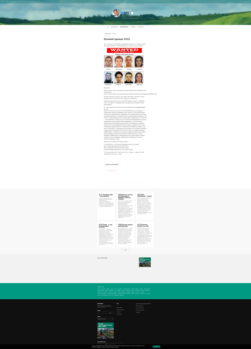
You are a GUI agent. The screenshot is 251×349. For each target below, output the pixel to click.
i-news (123, 290)
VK (125, 13)
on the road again (102, 293)
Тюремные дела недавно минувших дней (125, 225)
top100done (104, 295)
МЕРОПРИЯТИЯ (14, 1)
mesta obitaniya (122, 292)
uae (109, 295)
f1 (115, 290)
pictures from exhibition (112, 293)
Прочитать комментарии (112, 164)
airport (108, 289)
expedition (111, 290)
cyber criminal (101, 290)
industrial (128, 290)
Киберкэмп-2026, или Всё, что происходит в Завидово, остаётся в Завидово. (125, 197)
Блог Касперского (140, 310)
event (107, 290)
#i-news (114, 33)
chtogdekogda (147, 289)
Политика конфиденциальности (143, 303)
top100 (99, 295)
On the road (140, 26)
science (137, 293)
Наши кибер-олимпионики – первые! (144, 195)
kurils (99, 292)
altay (112, 289)
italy (133, 290)
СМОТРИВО (24, 1)
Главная (2, 1)
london (110, 292)
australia (120, 289)
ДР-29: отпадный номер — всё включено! (106, 195)
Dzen (127, 13)
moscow (128, 292)
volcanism (116, 295)
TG (123, 13)
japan (143, 290)
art (115, 289)
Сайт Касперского (140, 308)
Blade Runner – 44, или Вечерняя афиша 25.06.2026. (105, 226)
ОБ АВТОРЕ (8, 1)
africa (99, 289)
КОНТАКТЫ (33, 1)
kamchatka (147, 290)
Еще (126, 249)
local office (104, 292)
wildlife (121, 295)
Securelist (138, 312)
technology (143, 293)
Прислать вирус (139, 305)
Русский (245, 1)
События (133, 26)
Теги (28, 1)
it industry (137, 290)
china (141, 289)
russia (133, 293)
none (143, 292)
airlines (103, 289)
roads (129, 293)
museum (133, 292)
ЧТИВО (19, 1)
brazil (137, 289)
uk (112, 295)
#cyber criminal (108, 33)
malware (115, 292)
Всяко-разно (114, 26)
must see (139, 292)
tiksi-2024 (149, 293)
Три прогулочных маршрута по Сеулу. (143, 225)
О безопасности (124, 26)
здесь (117, 347)
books (133, 289)
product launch (122, 293)
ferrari (119, 290)
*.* (108, 26)
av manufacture (126, 289)
